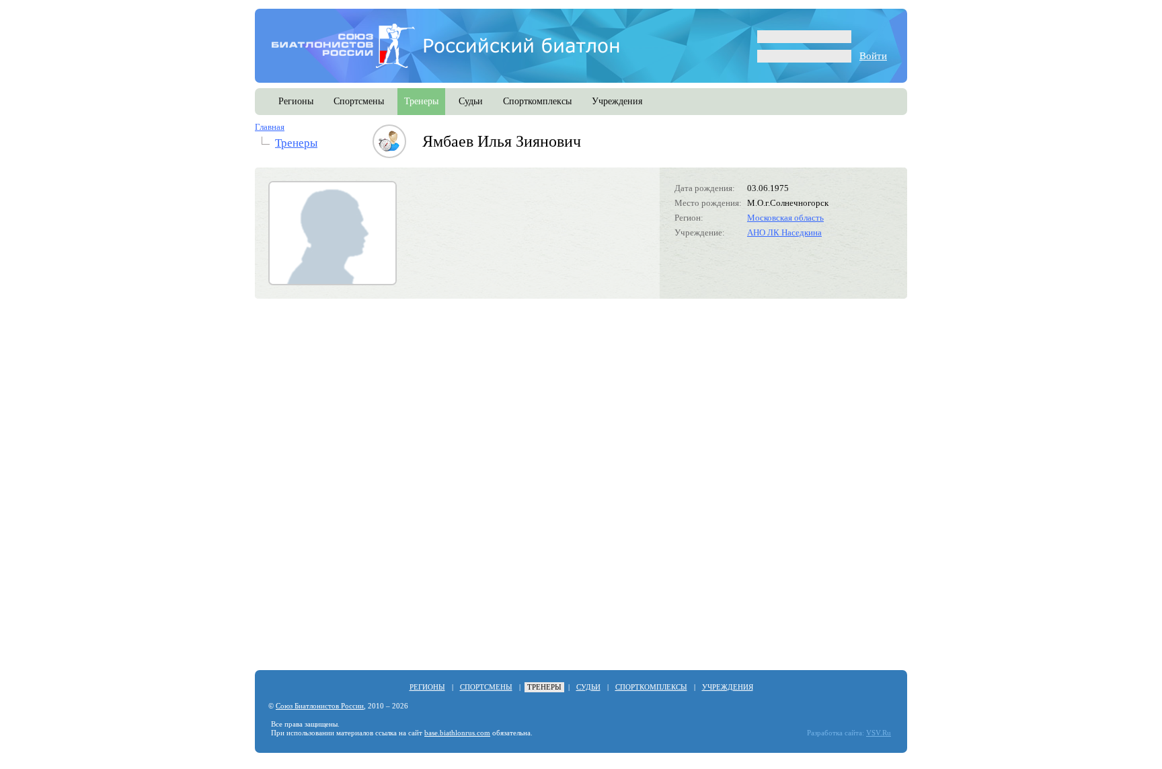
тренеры (421, 101)
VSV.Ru (878, 733)
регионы (295, 101)
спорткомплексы (537, 101)
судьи (471, 101)
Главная (269, 127)
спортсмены (359, 101)
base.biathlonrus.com (457, 733)
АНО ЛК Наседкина (784, 232)
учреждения (617, 101)
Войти (873, 55)
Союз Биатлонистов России (320, 706)
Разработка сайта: (835, 733)
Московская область (785, 218)
